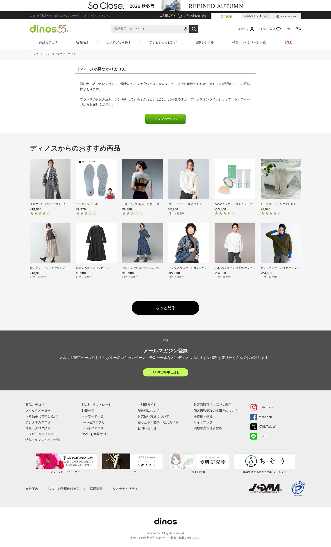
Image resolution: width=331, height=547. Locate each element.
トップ (34, 54)
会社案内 (31, 488)
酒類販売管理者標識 (208, 428)
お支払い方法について (153, 416)
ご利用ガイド (147, 404)
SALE (288, 42)
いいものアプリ (93, 428)
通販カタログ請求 (38, 428)
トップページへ (165, 119)
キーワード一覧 (93, 416)
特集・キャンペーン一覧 (249, 42)
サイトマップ (203, 422)
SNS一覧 (88, 410)
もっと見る (165, 307)
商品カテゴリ (48, 42)
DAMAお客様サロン (95, 434)
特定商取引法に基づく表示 (212, 404)
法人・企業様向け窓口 (64, 488)
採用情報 (96, 488)
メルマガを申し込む (165, 372)
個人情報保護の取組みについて (216, 410)
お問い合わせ (147, 428)
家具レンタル (205, 42)
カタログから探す (119, 42)
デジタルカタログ (38, 422)
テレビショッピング (163, 42)
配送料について (149, 410)
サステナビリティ (125, 488)
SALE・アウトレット (96, 404)
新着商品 (82, 42)
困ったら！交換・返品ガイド (158, 422)
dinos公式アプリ (93, 422)
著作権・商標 (203, 416)
